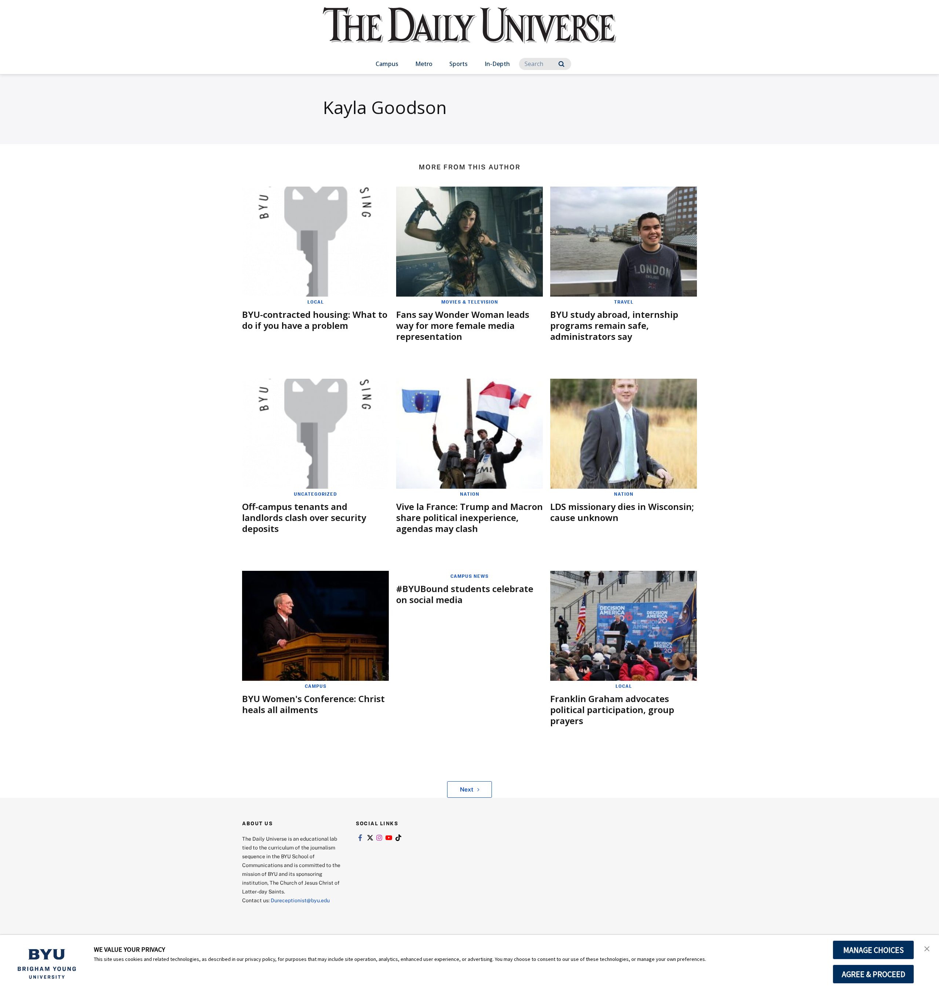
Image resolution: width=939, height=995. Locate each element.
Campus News (469, 576)
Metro (423, 64)
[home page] (469, 32)
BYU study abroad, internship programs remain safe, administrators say (614, 325)
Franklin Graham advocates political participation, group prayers (612, 710)
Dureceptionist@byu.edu (300, 900)
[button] (927, 948)
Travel (623, 301)
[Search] (561, 64)
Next (467, 789)
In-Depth (497, 64)
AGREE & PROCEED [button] (873, 974)
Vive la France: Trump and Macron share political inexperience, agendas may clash (469, 517)
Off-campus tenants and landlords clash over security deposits (304, 517)
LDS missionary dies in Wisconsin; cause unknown (622, 512)
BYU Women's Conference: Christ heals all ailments (313, 704)
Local (315, 301)
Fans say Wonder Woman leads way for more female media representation (462, 325)
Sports (458, 64)
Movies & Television (469, 301)
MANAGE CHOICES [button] (873, 950)
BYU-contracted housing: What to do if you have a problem (314, 319)
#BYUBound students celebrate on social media (464, 594)
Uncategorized (315, 493)
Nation (469, 493)
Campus (387, 64)
